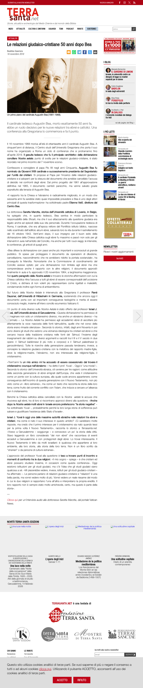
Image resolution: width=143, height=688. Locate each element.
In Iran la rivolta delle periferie (118, 103)
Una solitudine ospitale (122, 559)
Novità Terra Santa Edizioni (23, 521)
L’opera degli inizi (54, 559)
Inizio (11, 29)
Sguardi (52, 29)
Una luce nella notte (20, 565)
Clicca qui (12, 500)
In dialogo (116, 112)
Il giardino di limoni (122, 71)
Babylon (115, 88)
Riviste (80, 29)
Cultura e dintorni (36, 29)
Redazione (11, 654)
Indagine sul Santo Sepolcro (125, 169)
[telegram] (79, 52)
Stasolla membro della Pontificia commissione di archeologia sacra (125, 155)
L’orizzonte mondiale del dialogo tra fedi (119, 116)
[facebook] (85, 52)
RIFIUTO (82, 680)
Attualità (20, 29)
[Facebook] (119, 2)
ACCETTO (62, 680)
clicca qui (45, 669)
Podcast (70, 29)
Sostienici (91, 29)
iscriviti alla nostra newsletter (21, 2)
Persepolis (117, 100)
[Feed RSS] (134, 2)
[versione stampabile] (95, 52)
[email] (69, 52)
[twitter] (90, 52)
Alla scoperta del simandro (125, 141)
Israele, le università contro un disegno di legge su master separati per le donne (118, 77)
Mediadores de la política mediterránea (89, 563)
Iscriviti (119, 258)
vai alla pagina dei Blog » (124, 123)
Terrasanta (28, 654)
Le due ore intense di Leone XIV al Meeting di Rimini (126, 197)
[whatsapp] (74, 52)
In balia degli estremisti (115, 91)
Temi (61, 29)
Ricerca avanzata (107, 2)
